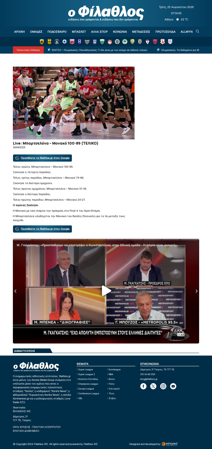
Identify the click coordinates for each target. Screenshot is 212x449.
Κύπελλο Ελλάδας (88, 379)
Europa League (86, 388)
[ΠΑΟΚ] (140, 41)
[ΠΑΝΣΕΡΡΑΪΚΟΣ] (162, 41)
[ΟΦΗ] (117, 41)
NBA (111, 374)
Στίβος (112, 398)
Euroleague (115, 369)
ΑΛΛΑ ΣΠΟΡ (99, 31)
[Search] (197, 31)
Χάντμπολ (114, 388)
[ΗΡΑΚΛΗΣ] (79, 41)
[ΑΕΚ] (42, 41)
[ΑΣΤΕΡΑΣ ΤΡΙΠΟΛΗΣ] (57, 41)
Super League (85, 369)
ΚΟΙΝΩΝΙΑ (120, 31)
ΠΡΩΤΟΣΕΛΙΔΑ (165, 31)
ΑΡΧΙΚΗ (19, 31)
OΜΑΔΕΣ (36, 31)
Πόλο (112, 384)
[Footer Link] (143, 386)
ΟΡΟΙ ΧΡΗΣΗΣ (22, 427)
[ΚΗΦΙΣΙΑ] (94, 41)
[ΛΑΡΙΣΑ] (147, 41)
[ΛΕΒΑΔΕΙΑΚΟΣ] (102, 41)
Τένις (111, 393)
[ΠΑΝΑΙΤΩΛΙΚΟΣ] (132, 41)
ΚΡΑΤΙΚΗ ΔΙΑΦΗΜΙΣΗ (26, 430)
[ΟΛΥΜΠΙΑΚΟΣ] (110, 41)
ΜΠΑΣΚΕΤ (79, 31)
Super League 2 (86, 374)
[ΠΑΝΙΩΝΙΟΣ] (155, 41)
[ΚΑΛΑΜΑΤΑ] (87, 41)
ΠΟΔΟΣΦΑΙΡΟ (57, 31)
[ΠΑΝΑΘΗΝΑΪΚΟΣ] (125, 41)
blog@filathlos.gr (149, 379)
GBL (80, 398)
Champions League (88, 384)
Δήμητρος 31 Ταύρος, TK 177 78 (157, 369)
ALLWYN (187, 31)
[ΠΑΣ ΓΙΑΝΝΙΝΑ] (170, 41)
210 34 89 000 (147, 374)
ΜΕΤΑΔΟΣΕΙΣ (141, 31)
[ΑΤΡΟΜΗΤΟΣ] (64, 41)
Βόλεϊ (112, 379)
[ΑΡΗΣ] (49, 41)
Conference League (88, 393)
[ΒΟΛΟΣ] (72, 41)
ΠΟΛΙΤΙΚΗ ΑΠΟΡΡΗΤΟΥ (46, 427)
